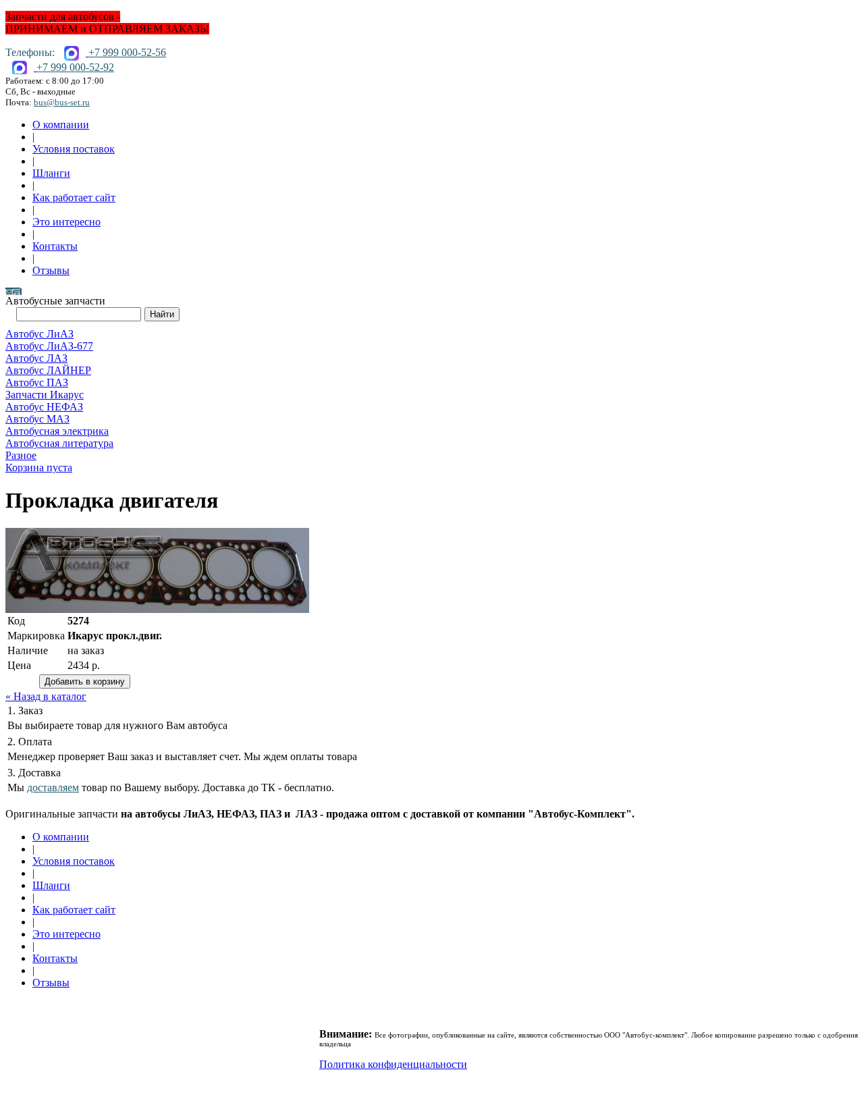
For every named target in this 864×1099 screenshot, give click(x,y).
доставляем (53, 787)
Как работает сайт (73, 197)
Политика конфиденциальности (393, 1064)
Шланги (51, 173)
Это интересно (66, 221)
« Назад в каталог (45, 696)
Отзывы (51, 270)
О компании (60, 124)
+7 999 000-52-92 (75, 67)
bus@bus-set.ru (62, 102)
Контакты (55, 246)
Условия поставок (73, 149)
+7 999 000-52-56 (127, 52)
